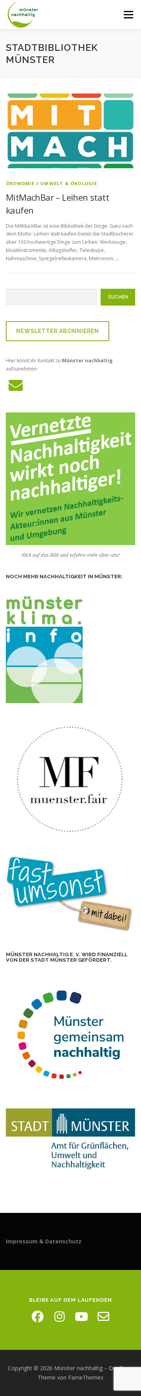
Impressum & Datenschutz (43, 1241)
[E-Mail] (103, 1316)
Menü (127, 14)
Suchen (118, 297)
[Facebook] (37, 1316)
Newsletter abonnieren (57, 331)
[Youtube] (81, 1316)
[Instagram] (59, 1316)
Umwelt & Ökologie (68, 183)
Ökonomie (20, 183)
